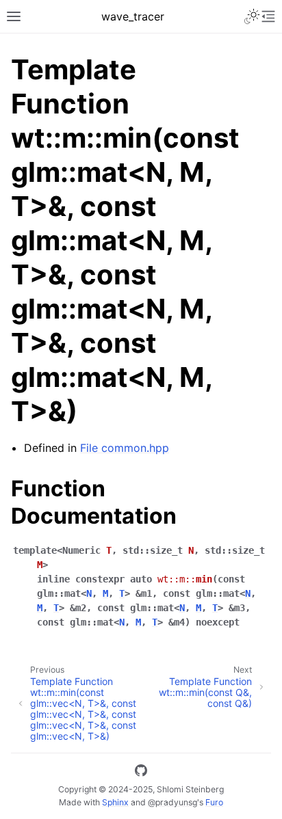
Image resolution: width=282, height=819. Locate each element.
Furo (214, 802)
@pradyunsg (172, 802)
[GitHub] (141, 772)
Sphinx (115, 802)
